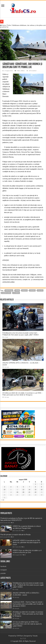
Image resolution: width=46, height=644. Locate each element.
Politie (9, 25)
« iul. (2, 500)
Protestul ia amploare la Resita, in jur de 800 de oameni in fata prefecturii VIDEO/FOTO (21, 519)
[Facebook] (23, 638)
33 (13, 537)
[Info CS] (23, 8)
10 (4, 489)
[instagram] (25, 638)
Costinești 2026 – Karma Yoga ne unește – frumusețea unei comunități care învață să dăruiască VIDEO (28, 604)
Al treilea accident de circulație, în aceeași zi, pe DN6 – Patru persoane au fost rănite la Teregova (22, 394)
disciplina (9, 290)
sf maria (16, 293)
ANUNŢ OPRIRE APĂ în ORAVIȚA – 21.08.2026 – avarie (26, 594)
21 (29, 492)
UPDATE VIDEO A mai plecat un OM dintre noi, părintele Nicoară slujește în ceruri (26, 542)
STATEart (20, 636)
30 (25, 554)
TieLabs (35, 636)
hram (17, 290)
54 (13, 522)
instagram (3, 570)
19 (17, 492)
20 (23, 492)
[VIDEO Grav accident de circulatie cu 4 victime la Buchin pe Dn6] (6, 553)
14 (29, 489)
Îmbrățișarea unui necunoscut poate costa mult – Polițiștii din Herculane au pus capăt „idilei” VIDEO (20, 334)
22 (35, 492)
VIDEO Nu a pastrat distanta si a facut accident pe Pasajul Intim (27, 527)
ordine (32, 290)
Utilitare (23, 70)
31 (23, 547)
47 (23, 530)
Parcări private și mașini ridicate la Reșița (15, 534)
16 (41, 489)
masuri (24, 290)
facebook (3, 566)
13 (23, 489)
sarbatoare (6, 293)
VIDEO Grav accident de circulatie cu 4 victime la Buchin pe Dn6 (27, 551)
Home (4, 25)
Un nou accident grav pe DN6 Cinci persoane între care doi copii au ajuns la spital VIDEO (27, 624)
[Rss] (21, 638)
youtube (3, 573)
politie (40, 290)
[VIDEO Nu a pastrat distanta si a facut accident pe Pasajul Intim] (6, 528)
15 (35, 489)
